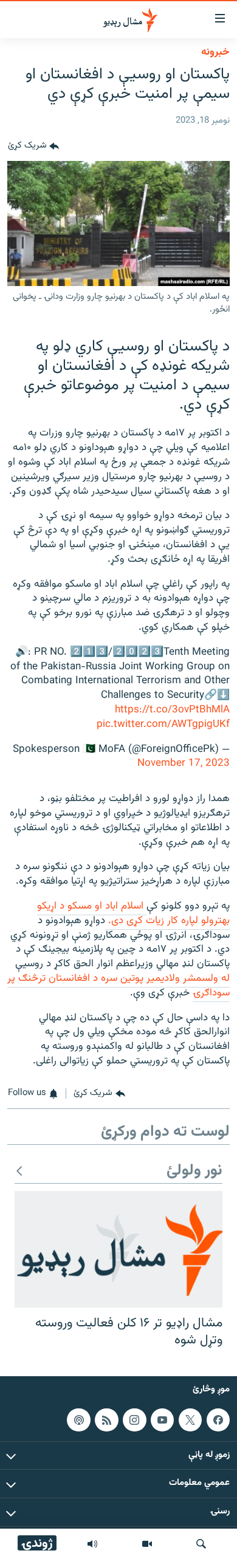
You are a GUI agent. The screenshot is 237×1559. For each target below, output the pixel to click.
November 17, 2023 (183, 763)
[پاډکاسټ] (78, 1419)
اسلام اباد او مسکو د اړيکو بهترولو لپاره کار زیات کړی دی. (133, 913)
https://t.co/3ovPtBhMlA (172, 710)
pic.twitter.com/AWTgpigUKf (163, 724)
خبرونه (215, 52)
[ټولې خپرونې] (92, 1544)
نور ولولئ (194, 1171)
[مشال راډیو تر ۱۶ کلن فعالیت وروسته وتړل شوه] (118, 1249)
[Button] (33, 146)
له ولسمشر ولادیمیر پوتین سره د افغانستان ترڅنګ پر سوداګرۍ (118, 986)
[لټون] (201, 1544)
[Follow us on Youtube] (162, 1419)
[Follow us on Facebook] (218, 1419)
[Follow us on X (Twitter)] (190, 1419)
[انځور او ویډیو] (147, 1544)
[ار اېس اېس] (106, 1419)
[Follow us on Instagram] (134, 1419)
